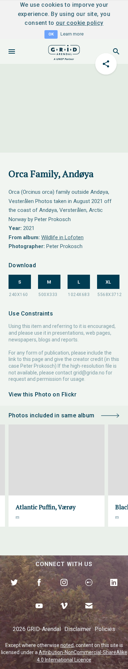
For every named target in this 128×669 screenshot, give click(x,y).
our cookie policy (79, 23)
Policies (105, 629)
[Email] (88, 614)
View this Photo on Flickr (42, 394)
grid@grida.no (89, 372)
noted (67, 645)
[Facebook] (39, 590)
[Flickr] (88, 590)
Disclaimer (77, 629)
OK (51, 34)
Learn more (72, 34)
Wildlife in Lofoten (62, 237)
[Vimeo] (64, 614)
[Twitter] (14, 590)
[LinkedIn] (113, 590)
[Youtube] (39, 614)
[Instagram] (64, 590)
